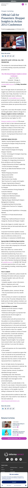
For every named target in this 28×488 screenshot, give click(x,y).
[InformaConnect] (7, 459)
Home (2, 467)
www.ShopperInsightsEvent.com (10, 401)
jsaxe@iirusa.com (7, 262)
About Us (3, 469)
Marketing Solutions (13, 467)
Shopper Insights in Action (8, 121)
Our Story (3, 471)
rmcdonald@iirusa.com (7, 84)
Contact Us (21, 467)
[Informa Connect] (12, 459)
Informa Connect (4, 3)
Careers (11, 469)
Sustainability (12, 471)
